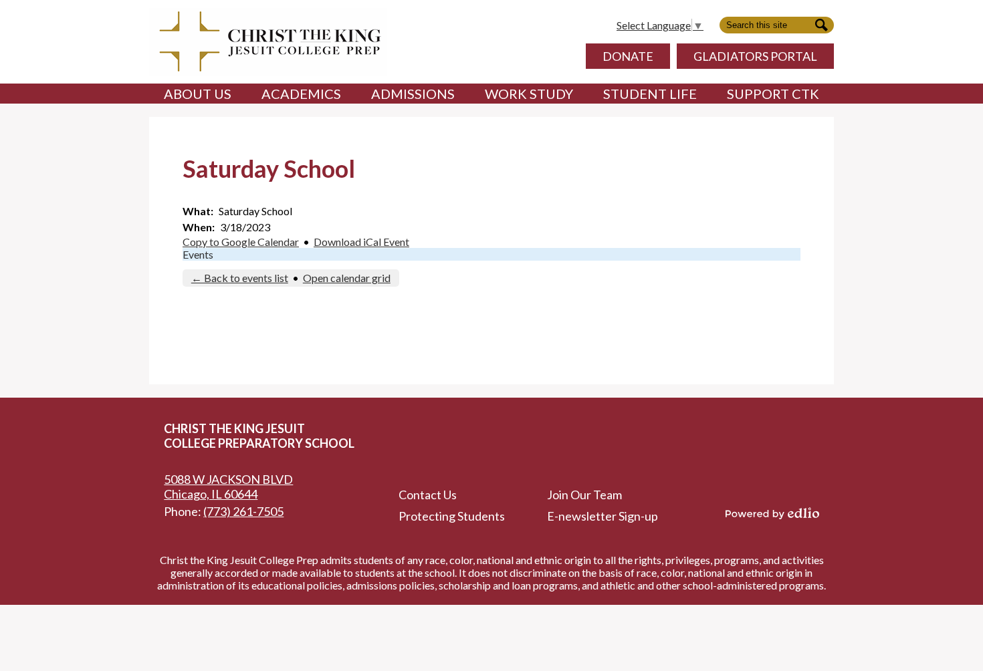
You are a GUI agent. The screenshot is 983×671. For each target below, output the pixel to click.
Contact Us (428, 494)
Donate (628, 56)
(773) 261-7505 (243, 511)
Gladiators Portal (755, 56)
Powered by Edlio (772, 513)
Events (198, 254)
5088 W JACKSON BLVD (228, 486)
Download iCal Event (361, 241)
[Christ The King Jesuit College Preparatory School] (268, 42)
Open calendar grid (347, 277)
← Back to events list (239, 277)
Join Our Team (584, 494)
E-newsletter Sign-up (602, 516)
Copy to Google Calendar (241, 241)
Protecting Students (452, 516)
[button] (197, 94)
